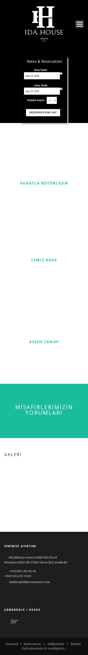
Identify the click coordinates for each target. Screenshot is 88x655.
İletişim (76, 644)
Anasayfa (11, 644)
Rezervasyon (32, 644)
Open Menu (79, 24)
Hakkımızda (55, 644)
